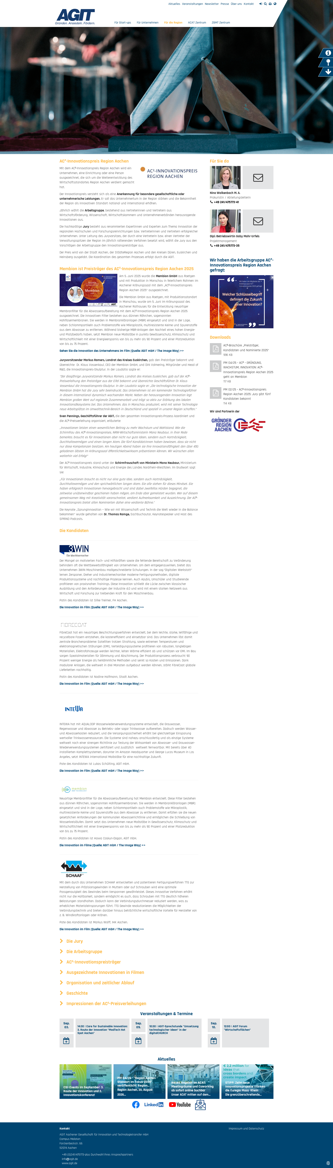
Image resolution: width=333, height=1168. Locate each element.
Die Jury (74, 941)
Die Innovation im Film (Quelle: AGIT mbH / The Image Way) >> (102, 607)
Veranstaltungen (192, 4)
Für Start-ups (122, 23)
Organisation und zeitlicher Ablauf (99, 983)
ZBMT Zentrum (221, 23)
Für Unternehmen (147, 23)
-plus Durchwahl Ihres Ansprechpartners (108, 1155)
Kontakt (249, 4)
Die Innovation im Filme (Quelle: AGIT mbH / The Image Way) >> (102, 845)
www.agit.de (68, 1163)
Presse (225, 4)
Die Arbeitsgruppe (83, 952)
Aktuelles (174, 4)
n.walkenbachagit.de (258, 177)
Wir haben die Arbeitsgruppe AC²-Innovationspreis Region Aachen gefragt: (241, 265)
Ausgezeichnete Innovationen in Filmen (104, 972)
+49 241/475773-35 (226, 246)
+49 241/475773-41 (226, 202)
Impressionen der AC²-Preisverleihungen (105, 1004)
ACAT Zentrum (197, 23)
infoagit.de (69, 1159)
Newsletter (212, 4)
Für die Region (173, 23)
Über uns (236, 4)
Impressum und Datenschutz (246, 1129)
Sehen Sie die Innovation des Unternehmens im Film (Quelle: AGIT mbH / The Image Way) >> (122, 351)
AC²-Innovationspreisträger (93, 962)
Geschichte (76, 993)
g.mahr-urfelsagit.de (258, 221)
